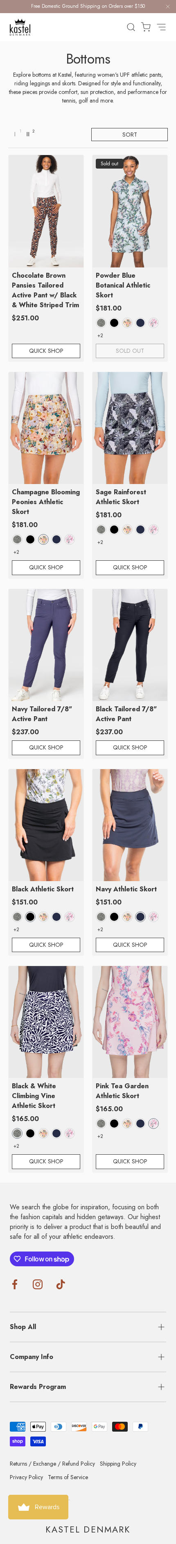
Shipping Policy (118, 1463)
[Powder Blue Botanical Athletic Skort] (130, 211)
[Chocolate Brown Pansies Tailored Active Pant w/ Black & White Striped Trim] (46, 211)
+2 (100, 335)
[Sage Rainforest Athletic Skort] (130, 428)
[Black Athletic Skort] (46, 825)
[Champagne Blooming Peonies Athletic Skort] (46, 428)
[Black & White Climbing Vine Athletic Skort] (46, 1022)
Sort (129, 134)
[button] (143, 27)
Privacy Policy (26, 1477)
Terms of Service (68, 1477)
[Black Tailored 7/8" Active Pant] (130, 645)
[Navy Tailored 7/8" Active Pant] (46, 645)
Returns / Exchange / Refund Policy (52, 1463)
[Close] (168, 8)
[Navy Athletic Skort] (130, 825)
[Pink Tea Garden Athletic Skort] (130, 1022)
